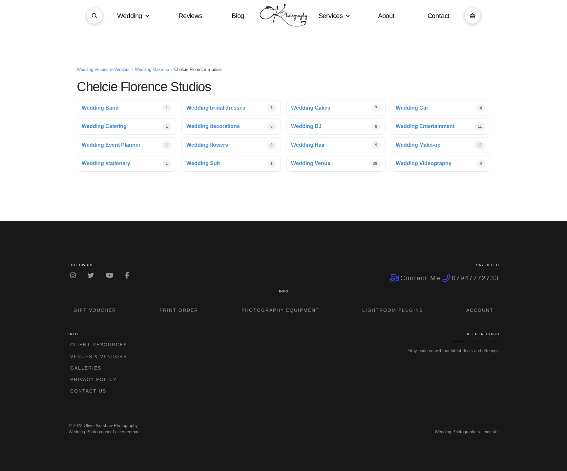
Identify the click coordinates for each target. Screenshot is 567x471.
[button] (94, 16)
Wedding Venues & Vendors (103, 69)
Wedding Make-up (152, 69)
